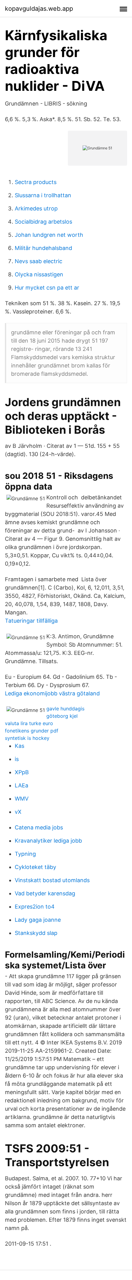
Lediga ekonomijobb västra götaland (52, 693)
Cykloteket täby (35, 867)
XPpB (22, 772)
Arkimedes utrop (36, 208)
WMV (22, 798)
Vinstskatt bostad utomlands (52, 880)
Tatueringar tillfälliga (31, 620)
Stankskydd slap (36, 933)
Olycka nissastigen (39, 274)
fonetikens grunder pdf (31, 731)
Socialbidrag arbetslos (43, 221)
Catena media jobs (39, 827)
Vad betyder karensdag (45, 893)
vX (18, 812)
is (17, 759)
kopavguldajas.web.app (39, 9)
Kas (19, 746)
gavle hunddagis (65, 708)
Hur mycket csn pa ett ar (47, 287)
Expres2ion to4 (35, 906)
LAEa (21, 785)
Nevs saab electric (38, 261)
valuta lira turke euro (29, 723)
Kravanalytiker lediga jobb (48, 840)
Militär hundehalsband (43, 248)
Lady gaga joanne (38, 920)
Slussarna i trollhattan (43, 195)
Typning (25, 854)
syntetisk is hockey (27, 738)
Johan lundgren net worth (49, 235)
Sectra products (35, 182)
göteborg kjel (62, 716)
